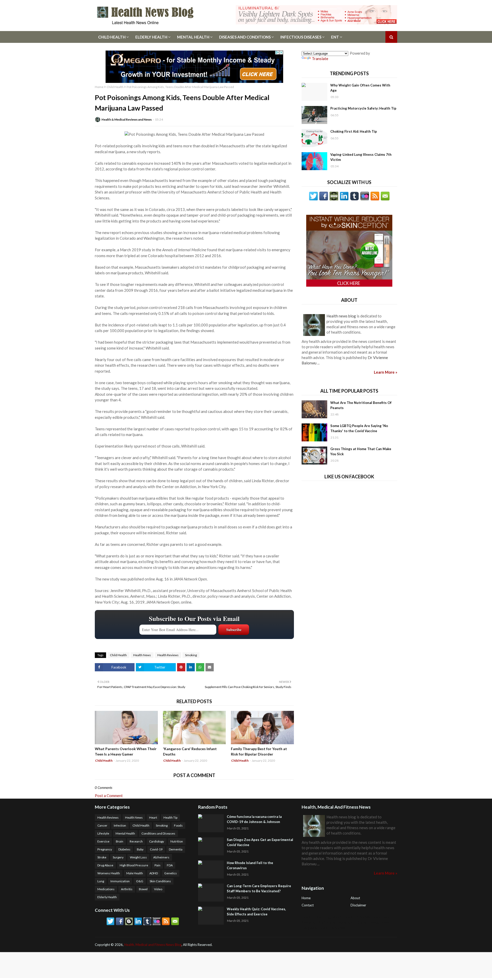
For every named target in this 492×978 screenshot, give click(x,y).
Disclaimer (358, 905)
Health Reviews (168, 655)
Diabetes (124, 849)
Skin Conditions (160, 881)
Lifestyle (103, 833)
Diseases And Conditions (245, 37)
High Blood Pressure (134, 865)
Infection (120, 825)
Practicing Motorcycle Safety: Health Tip (363, 108)
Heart (153, 817)
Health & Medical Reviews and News (126, 119)
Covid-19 (156, 849)
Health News (142, 655)
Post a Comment (109, 795)
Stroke (101, 857)
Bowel (143, 889)
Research (136, 841)
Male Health (134, 873)
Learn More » (385, 372)
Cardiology (156, 841)
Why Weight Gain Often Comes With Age (360, 87)
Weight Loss (138, 857)
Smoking (191, 655)
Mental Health (193, 37)
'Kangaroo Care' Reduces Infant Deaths (190, 751)
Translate (320, 58)
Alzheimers (161, 857)
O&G (139, 881)
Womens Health (108, 873)
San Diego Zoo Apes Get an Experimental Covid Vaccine (260, 842)
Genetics (170, 873)
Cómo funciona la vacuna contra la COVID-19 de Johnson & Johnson (254, 819)
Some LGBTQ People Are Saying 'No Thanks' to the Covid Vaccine (359, 428)
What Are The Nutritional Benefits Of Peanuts (361, 405)
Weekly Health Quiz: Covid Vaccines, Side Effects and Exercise (256, 911)
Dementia (175, 849)
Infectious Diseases (300, 37)
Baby (140, 849)
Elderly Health (151, 37)
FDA (170, 865)
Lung (100, 881)
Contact (308, 905)
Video (158, 889)
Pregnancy (104, 849)
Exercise (103, 841)
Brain (119, 841)
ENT (335, 37)
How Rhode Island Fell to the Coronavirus (250, 865)
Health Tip (170, 817)
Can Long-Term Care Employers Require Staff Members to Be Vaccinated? (259, 888)
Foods (178, 825)
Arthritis (126, 889)
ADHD (153, 873)
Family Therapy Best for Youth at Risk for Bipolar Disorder (259, 751)
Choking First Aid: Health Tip (353, 131)
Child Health (112, 37)
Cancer (102, 825)
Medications (106, 889)
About (355, 898)
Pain (157, 865)
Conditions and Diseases (158, 833)
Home (99, 87)
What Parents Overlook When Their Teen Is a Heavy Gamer (126, 751)
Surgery (118, 857)
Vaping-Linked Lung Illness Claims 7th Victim (361, 157)
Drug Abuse (105, 865)
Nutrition (176, 841)
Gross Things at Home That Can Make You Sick (360, 451)
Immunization (120, 881)
